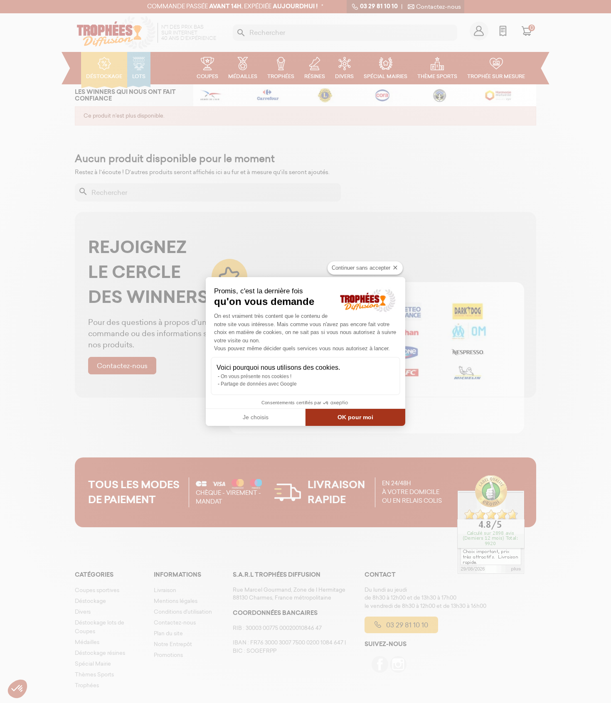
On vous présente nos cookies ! (256, 376)
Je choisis (256, 417)
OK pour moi (355, 417)
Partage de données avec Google (259, 384)
